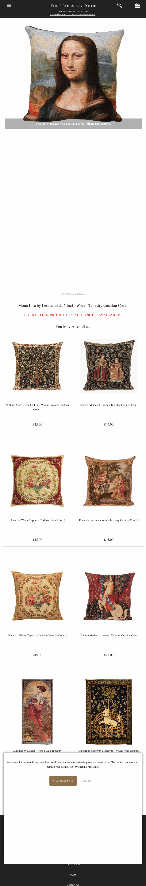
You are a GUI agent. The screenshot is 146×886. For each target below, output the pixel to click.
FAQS (73, 874)
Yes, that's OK (63, 781)
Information (73, 864)
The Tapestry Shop (73, 5)
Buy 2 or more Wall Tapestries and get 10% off (72, 15)
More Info (86, 781)
